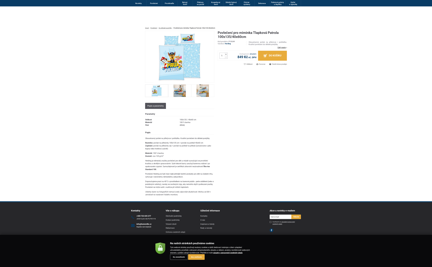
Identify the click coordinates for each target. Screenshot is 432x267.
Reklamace (170, 228)
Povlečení (153, 28)
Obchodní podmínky (174, 216)
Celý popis (282, 47)
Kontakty (203, 216)
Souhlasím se (283, 223)
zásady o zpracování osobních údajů (227, 253)
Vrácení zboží (171, 224)
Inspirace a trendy (207, 224)
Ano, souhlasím (196, 257)
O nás (202, 220)
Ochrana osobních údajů (175, 232)
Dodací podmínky (173, 220)
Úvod (147, 28)
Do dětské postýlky (165, 28)
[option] (156, 90)
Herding (228, 44)
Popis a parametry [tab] (155, 106)
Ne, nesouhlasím (179, 257)
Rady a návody (206, 228)
